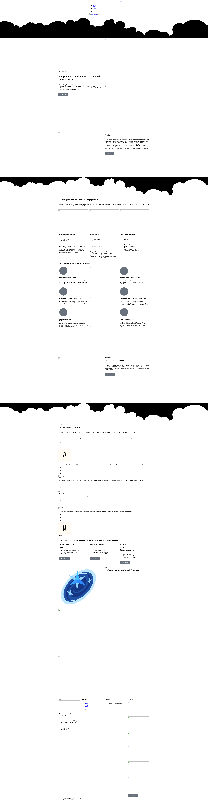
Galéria (94, 10)
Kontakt (95, 11)
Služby (94, 7)
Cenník (94, 8)
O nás (94, 5)
